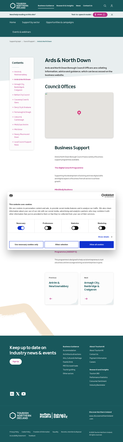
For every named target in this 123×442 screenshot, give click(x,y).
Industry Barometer (97, 385)
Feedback (32, 436)
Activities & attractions (72, 354)
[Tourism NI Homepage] (19, 6)
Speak (99, 14)
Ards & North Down (22, 80)
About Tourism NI (96, 351)
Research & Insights (65, 6)
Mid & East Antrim (21, 125)
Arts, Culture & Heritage (72, 358)
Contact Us (87, 6)
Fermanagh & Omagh (22, 112)
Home (13, 22)
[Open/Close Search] (105, 6)
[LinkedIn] (12, 393)
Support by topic (15, 41)
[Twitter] (17, 393)
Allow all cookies (97, 244)
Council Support (29, 41)
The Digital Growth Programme (69, 168)
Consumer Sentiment (98, 381)
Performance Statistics (99, 377)
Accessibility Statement (18, 436)
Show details (103, 237)
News (78, 6)
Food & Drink (68, 362)
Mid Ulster (18, 130)
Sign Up (15, 362)
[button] (79, 112)
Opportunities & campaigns (60, 22)
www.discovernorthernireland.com (101, 417)
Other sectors (68, 374)
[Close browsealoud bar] (112, 14)
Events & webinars (22, 32)
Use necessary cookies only (26, 244)
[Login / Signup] (112, 6)
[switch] (48, 228)
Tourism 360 (94, 374)
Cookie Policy (26, 432)
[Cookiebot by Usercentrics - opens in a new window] (103, 195)
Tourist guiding (69, 370)
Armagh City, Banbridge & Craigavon (19, 87)
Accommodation (69, 351)
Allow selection (61, 244)
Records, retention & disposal (71, 432)
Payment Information (98, 358)
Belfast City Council (22, 95)
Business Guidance (46, 6)
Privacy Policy (14, 432)
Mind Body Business (64, 190)
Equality (55, 432)
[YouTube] (23, 393)
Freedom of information (41, 432)
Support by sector (31, 22)
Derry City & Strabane (22, 107)
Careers (93, 362)
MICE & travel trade (70, 366)
